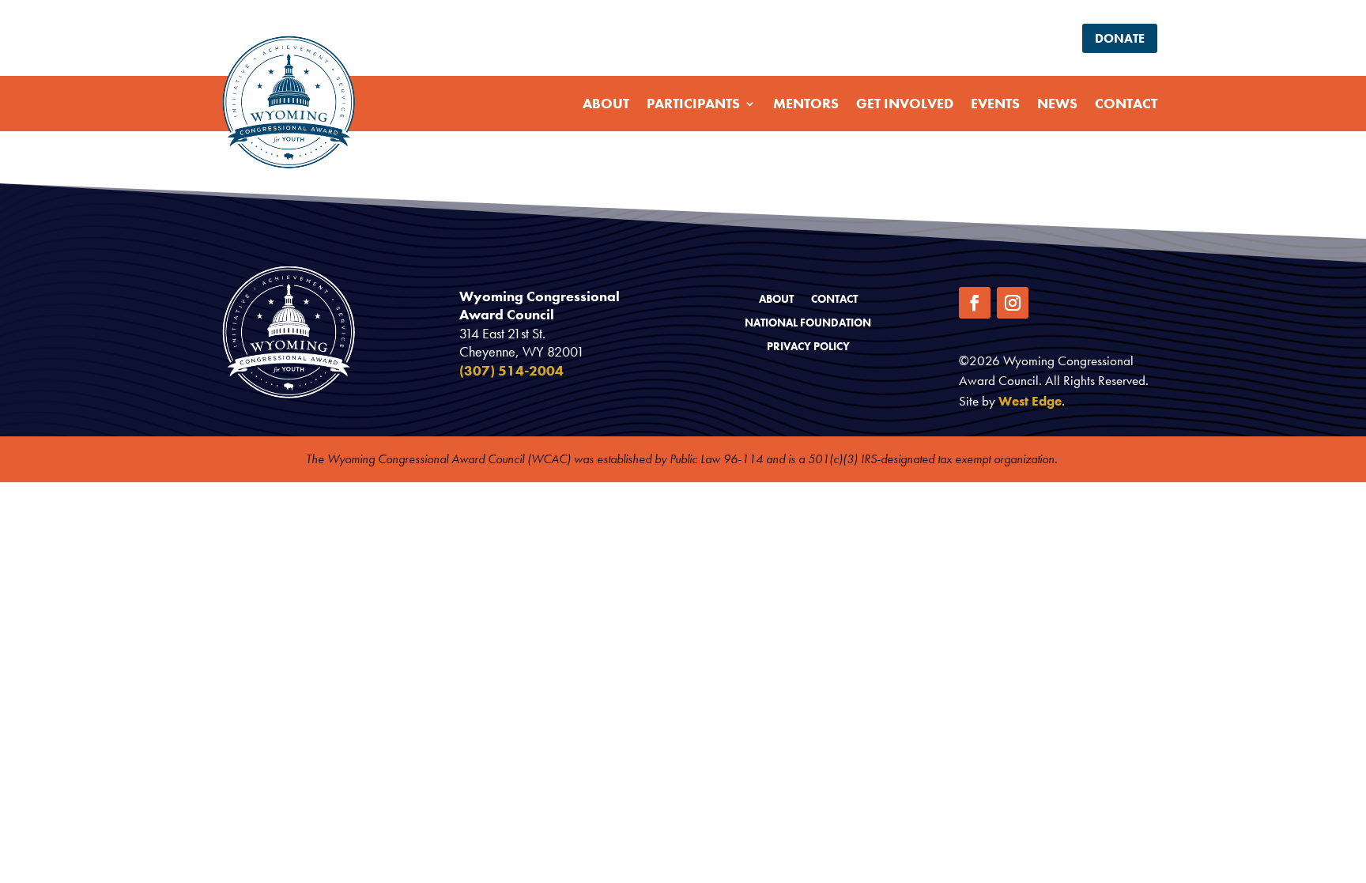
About (606, 103)
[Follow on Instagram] (1012, 303)
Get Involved (904, 103)
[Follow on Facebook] (975, 303)
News (1057, 103)
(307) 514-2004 (511, 370)
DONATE (1120, 38)
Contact (1126, 103)
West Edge (1030, 400)
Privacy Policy (808, 347)
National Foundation (808, 323)
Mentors (806, 103)
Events (995, 103)
